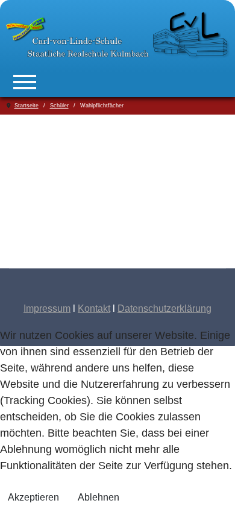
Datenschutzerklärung (165, 308)
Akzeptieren (33, 497)
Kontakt (94, 308)
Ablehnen (98, 497)
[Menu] (25, 82)
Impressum (47, 308)
